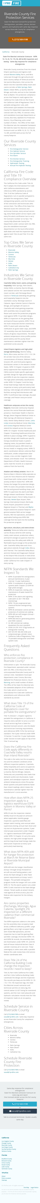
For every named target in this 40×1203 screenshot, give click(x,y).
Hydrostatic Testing (17, 163)
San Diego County (7, 1147)
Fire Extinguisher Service (19, 149)
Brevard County (6, 1161)
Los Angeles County (8, 1141)
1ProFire (5, 1173)
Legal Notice (34, 1187)
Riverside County (7, 1145)
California (5, 52)
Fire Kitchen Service (17, 159)
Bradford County (7, 1159)
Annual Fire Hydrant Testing (20, 165)
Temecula (11, 257)
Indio (10, 263)
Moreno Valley (15, 74)
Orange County (6, 1143)
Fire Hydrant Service (17, 151)
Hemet (10, 261)
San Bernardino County (9, 1149)
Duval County (6, 1165)
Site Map (26, 1187)
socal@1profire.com (11, 1017)
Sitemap (4, 1180)
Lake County (5, 1167)
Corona (11, 254)
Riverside (11, 250)
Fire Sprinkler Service (18, 153)
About (3, 1176)
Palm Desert (12, 265)
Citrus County (6, 1163)
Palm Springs (22, 87)
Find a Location (6, 1178)
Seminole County (7, 1169)
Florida (4, 1155)
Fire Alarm (14, 155)
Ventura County (6, 1151)
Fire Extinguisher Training (19, 161)
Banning (7, 682)
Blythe (31, 507)
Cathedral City (13, 268)
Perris (6, 354)
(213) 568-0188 (21, 39)
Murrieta (11, 259)
